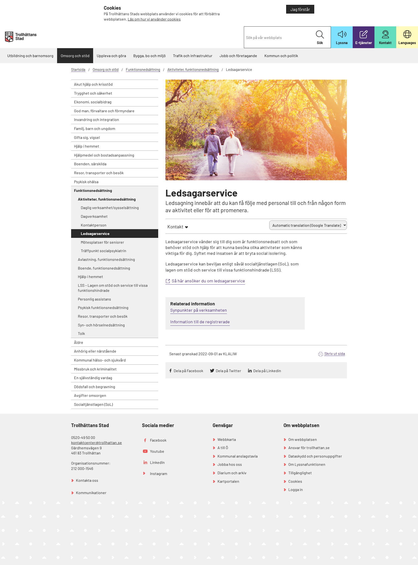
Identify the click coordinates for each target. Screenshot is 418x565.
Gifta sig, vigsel (87, 137)
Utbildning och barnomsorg (30, 55)
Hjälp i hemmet (86, 146)
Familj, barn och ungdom (94, 128)
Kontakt (175, 226)
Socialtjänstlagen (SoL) (93, 404)
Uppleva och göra (111, 55)
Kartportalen (228, 481)
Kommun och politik (281, 55)
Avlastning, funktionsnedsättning (106, 259)
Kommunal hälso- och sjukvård (100, 360)
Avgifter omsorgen (90, 395)
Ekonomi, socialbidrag (93, 101)
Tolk (81, 333)
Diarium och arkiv (231, 472)
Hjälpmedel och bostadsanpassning (104, 155)
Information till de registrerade (200, 321)
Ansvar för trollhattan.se (309, 447)
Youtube (157, 451)
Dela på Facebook (188, 370)
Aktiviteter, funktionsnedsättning (193, 69)
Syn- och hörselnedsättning (101, 325)
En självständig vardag (93, 377)
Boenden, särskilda (90, 163)
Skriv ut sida (334, 353)
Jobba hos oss (229, 464)
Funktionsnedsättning (143, 69)
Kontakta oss (87, 480)
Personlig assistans (94, 299)
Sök (320, 42)
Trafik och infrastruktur (192, 55)
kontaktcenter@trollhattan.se (96, 442)
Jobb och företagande (238, 55)
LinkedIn (157, 462)
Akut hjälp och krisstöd (93, 84)
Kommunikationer (91, 492)
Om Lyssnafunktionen (306, 464)
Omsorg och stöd (75, 55)
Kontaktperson (93, 225)
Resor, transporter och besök (99, 172)
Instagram (158, 473)
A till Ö (222, 447)
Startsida (78, 69)
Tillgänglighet (300, 472)
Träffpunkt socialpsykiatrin (103, 250)
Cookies (295, 481)
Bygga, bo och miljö (149, 55)
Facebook (158, 440)
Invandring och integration (96, 119)
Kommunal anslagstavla (237, 456)
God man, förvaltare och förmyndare (104, 110)
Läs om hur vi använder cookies (154, 19)
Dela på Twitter (228, 370)
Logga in (295, 489)
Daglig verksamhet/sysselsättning (110, 207)
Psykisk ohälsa (86, 181)
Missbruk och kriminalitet (95, 369)
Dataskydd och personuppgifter (315, 456)
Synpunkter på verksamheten (198, 310)
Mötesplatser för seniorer (102, 242)
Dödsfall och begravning (94, 386)
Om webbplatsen (302, 439)
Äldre (78, 342)
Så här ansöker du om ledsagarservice (208, 280)
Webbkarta (226, 439)
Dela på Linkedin (267, 370)
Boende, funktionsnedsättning (104, 268)
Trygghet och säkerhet (93, 93)
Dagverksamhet (94, 216)
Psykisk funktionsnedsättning (103, 307)
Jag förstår (300, 9)
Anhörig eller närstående (95, 351)
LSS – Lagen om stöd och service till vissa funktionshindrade (113, 288)
